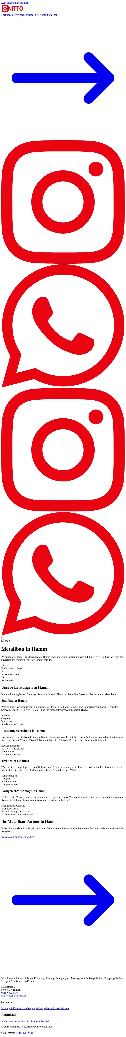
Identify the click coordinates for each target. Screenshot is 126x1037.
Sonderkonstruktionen (57, 1008)
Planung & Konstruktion (14, 1008)
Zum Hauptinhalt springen (15, 2)
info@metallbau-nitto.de (13, 995)
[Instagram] (63, 262)
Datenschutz (19, 1021)
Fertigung (32, 1008)
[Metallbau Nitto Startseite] (12, 11)
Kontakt (44, 14)
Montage (41, 1008)
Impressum (7, 1021)
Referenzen (19, 14)
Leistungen (7, 14)
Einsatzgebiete (32, 14)
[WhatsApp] (63, 386)
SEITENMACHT (26, 1032)
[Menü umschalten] (2, 637)
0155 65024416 (9, 992)
